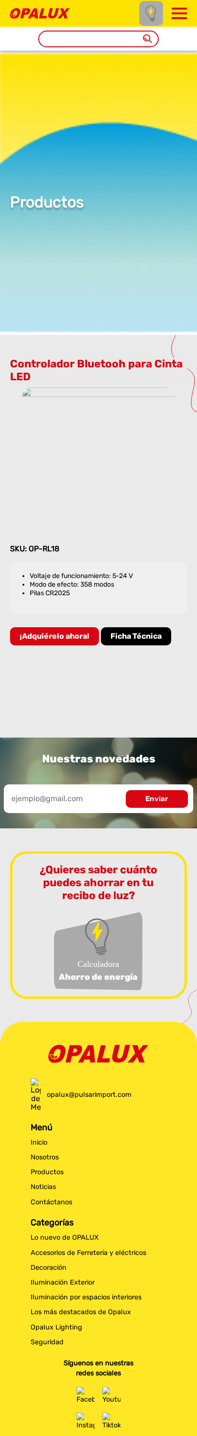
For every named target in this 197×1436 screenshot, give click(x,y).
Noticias (43, 1187)
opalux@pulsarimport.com (89, 1095)
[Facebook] (86, 1396)
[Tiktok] (111, 1422)
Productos (47, 1172)
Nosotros (45, 1157)
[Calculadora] (151, 13)
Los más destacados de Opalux (81, 1312)
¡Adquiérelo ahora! (54, 636)
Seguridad (47, 1342)
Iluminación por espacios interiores (86, 1297)
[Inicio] (40, 12)
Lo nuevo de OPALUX (64, 1237)
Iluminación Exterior (63, 1282)
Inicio (39, 1142)
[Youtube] (111, 1396)
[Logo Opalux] (98, 1054)
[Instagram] (86, 1422)
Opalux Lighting (56, 1327)
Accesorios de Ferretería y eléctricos (88, 1253)
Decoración (48, 1268)
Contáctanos (51, 1202)
